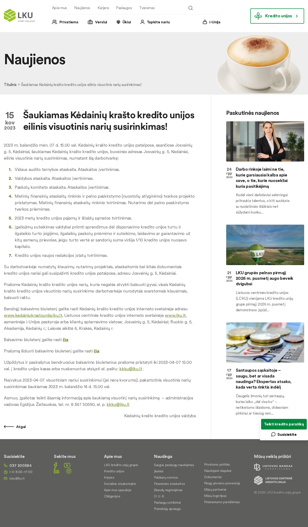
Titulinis (10, 84)
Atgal (20, 426)
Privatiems (68, 22)
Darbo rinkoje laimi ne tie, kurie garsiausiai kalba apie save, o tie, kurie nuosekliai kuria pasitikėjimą (262, 177)
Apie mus (59, 7)
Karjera (103, 7)
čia (65, 339)
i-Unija (214, 22)
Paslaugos (124, 7)
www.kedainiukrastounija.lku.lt (33, 315)
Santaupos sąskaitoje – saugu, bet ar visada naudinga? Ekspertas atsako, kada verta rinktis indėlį (263, 378)
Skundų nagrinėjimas (168, 490)
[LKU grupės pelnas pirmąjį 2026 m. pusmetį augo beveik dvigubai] (265, 245)
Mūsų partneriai (215, 489)
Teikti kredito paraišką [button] (284, 424)
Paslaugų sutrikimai (167, 502)
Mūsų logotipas (215, 496)
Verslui (101, 22)
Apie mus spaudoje (117, 490)
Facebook (55, 465)
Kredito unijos (278, 16)
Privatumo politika (217, 464)
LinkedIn (56, 471)
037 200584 (20, 465)
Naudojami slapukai (217, 470)
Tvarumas (146, 7)
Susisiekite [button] (286, 434)
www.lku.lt (175, 315)
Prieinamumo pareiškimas (222, 502)
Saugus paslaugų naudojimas (174, 465)
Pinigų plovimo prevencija (222, 483)
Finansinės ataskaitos (169, 483)
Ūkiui (126, 22)
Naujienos (82, 7)
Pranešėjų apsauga (167, 509)
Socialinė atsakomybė (120, 483)
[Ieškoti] (190, 8)
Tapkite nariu (158, 22)
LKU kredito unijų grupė (121, 465)
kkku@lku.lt (130, 368)
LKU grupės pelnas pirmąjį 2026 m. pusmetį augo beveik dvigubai (264, 278)
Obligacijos (112, 496)
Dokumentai (213, 477)
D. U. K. (159, 496)
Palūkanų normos (166, 477)
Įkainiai (158, 471)
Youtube (67, 465)
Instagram (68, 471)
